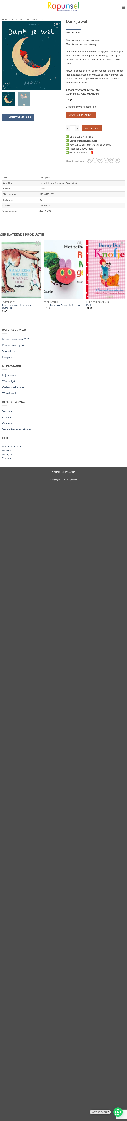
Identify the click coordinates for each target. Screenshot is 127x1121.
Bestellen (92, 128)
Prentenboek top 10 (13, 345)
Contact (6, 417)
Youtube (6, 458)
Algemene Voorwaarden (63, 471)
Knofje (89, 305)
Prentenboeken (35, 19)
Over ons (7, 423)
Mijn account (9, 375)
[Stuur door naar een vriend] (106, 160)
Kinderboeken (17, 19)
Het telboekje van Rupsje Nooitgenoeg (62, 305)
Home (5, 19)
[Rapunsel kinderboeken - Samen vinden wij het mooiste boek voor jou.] (63, 7)
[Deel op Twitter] (100, 160)
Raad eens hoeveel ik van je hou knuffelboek (16, 306)
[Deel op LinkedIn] (117, 160)
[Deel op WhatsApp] (89, 160)
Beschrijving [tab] (73, 32)
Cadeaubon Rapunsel (13, 387)
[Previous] (7, 55)
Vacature (7, 411)
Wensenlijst (8, 381)
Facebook (7, 450)
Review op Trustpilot (13, 446)
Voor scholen (9, 351)
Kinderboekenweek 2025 (15, 339)
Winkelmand (9, 393)
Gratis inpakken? (81, 114)
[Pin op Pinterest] (111, 160)
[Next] (56, 55)
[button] (4, 7)
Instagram (7, 454)
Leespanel (7, 357)
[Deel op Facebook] (95, 160)
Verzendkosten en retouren (16, 429)
